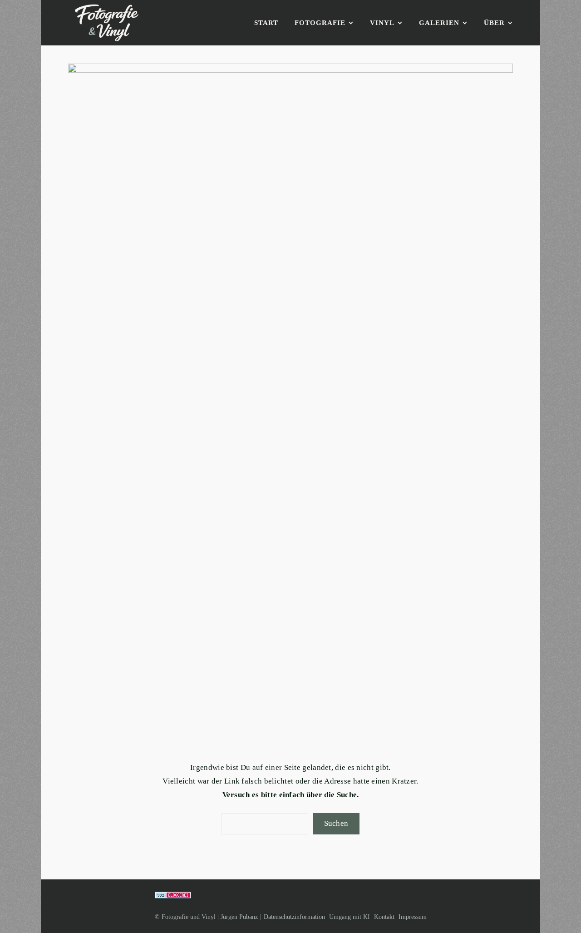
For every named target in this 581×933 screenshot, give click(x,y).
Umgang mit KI (349, 916)
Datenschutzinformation (294, 916)
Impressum (413, 916)
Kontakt (384, 916)
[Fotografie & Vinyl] (106, 23)
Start (266, 22)
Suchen (336, 823)
